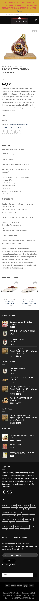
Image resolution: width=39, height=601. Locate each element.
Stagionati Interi (23, 124)
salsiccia (4, 530)
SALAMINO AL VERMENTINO (10, 302)
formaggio (5, 512)
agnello (20, 505)
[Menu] (3, 20)
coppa (33, 505)
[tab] (19, 145)
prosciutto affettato (22, 523)
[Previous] (1, 295)
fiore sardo (32, 509)
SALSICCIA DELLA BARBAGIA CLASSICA (29, 302)
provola (16, 526)
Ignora (19, 11)
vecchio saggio (25, 530)
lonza (4, 519)
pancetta (20, 519)
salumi (11, 530)
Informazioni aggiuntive (13, 149)
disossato (7, 127)
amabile (26, 505)
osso (8, 519)
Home (4, 66)
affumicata (12, 505)
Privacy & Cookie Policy (28, 590)
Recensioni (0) (8, 154)
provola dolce (25, 526)
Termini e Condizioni (10, 590)
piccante (12, 523)
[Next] (37, 295)
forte (18, 516)
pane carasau (29, 519)
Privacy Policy (10, 565)
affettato (4, 505)
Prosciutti (19, 66)
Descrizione (7, 145)
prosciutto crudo (16, 127)
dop (26, 509)
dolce (21, 509)
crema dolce (6, 509)
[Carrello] (36, 20)
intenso (32, 516)
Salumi (10, 66)
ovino (14, 519)
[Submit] (35, 575)
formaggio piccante (16, 512)
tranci (17, 530)
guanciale (25, 516)
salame (33, 526)
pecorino (5, 523)
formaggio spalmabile (8, 516)
